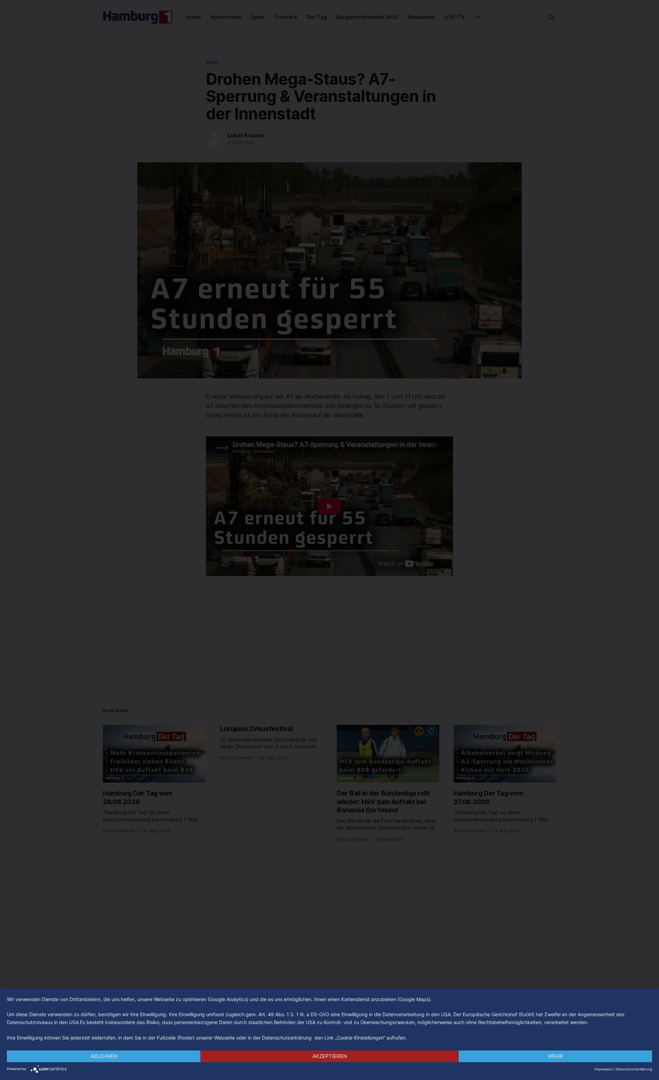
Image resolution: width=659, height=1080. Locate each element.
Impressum (603, 1069)
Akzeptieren (329, 1056)
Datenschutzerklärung (634, 1069)
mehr (555, 1056)
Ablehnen (103, 1056)
